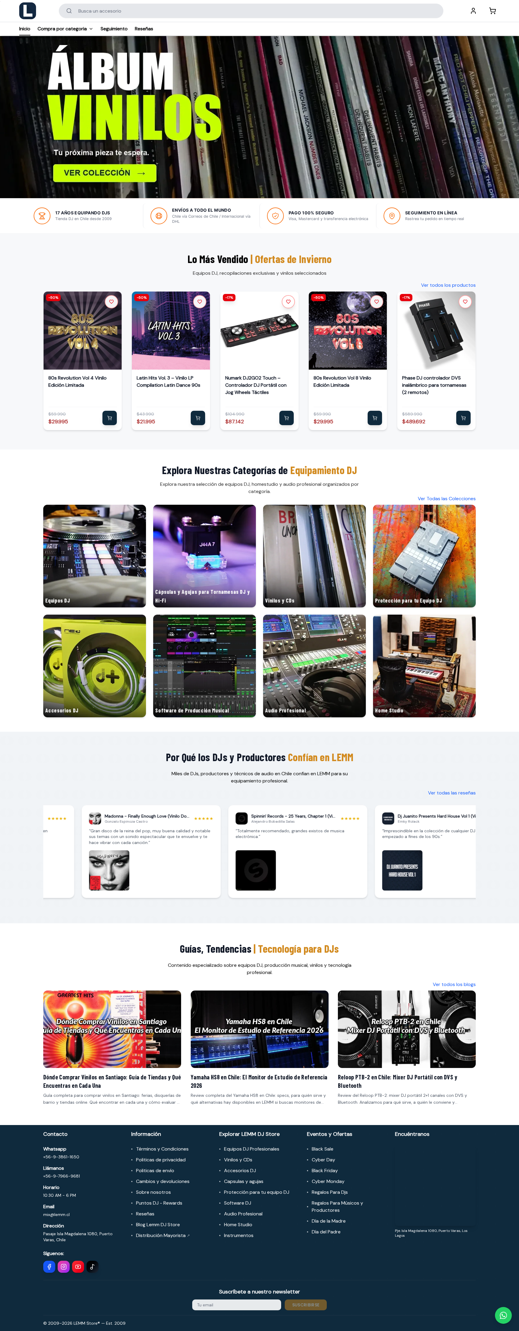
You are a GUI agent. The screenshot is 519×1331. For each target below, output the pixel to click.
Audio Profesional (243, 1214)
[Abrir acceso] (473, 11)
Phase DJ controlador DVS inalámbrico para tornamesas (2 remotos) (434, 385)
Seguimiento (114, 29)
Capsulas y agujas (243, 1181)
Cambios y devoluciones (163, 1181)
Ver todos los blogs (454, 984)
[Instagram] (64, 1267)
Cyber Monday (328, 1181)
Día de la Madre (329, 1221)
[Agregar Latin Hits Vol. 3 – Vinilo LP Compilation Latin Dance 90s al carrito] (198, 418)
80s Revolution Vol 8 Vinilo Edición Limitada (342, 381)
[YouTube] (78, 1267)
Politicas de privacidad (161, 1160)
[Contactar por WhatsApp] (503, 1315)
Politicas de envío (155, 1170)
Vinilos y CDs (238, 1160)
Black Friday (325, 1170)
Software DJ (237, 1203)
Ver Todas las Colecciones (447, 498)
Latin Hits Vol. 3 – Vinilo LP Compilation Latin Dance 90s (168, 381)
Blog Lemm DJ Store (158, 1224)
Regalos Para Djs (330, 1192)
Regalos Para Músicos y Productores (337, 1206)
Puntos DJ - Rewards (159, 1203)
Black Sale (322, 1149)
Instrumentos (238, 1235)
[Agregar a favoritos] (111, 301)
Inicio (24, 29)
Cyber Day (323, 1160)
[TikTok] (92, 1267)
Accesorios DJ (240, 1170)
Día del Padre (326, 1232)
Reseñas (144, 29)
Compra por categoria (62, 29)
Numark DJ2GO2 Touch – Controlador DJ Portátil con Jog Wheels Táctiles (256, 385)
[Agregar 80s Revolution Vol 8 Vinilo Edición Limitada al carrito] (375, 418)
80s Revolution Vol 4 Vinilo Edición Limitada (77, 381)
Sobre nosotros (153, 1192)
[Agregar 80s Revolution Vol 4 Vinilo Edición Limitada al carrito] (109, 418)
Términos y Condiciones (162, 1149)
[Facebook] (49, 1267)
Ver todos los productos (448, 285)
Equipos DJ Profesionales (251, 1149)
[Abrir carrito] (492, 11)
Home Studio (238, 1224)
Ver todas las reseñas (452, 793)
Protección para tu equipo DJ (256, 1192)
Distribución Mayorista (163, 1235)
